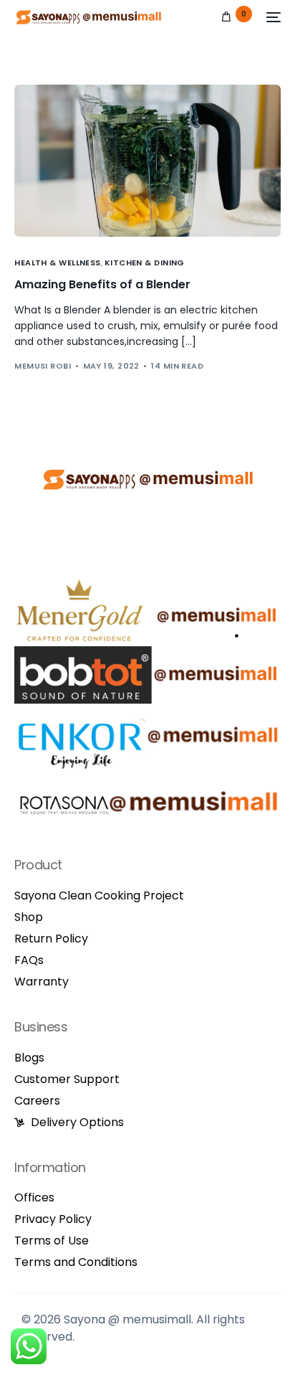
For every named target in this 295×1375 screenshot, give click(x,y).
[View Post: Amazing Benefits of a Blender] (147, 161)
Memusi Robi (42, 366)
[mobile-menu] (273, 17)
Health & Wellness (57, 263)
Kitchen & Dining (145, 263)
